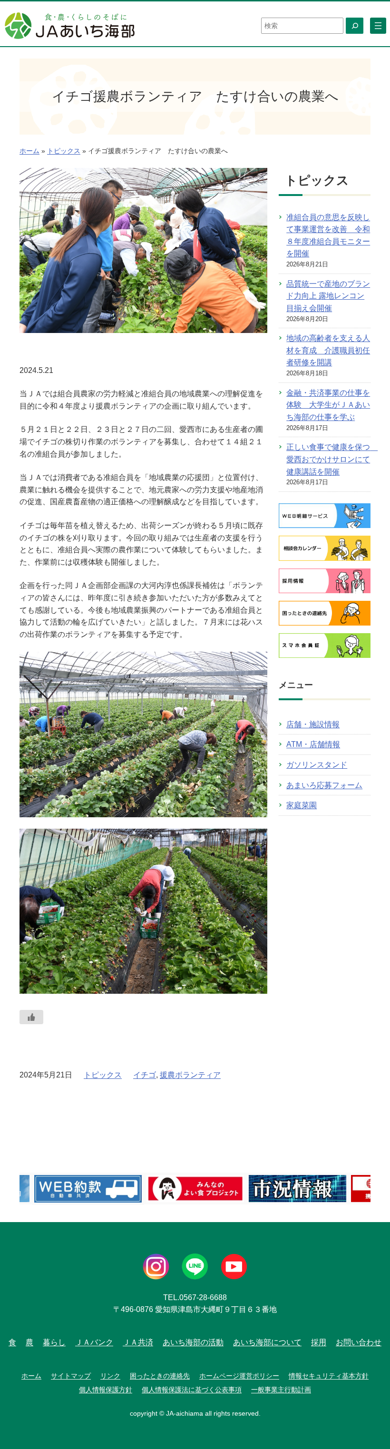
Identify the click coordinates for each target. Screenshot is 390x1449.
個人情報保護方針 (105, 1389)
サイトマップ (71, 1376)
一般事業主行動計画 (281, 1389)
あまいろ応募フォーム (324, 785)
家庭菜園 (301, 805)
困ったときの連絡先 (160, 1376)
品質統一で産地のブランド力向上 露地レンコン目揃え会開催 (328, 296)
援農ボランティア (190, 1075)
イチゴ (144, 1075)
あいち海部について (267, 1342)
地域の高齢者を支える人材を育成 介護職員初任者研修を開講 (328, 350)
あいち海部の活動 (193, 1342)
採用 (318, 1342)
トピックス (63, 151)
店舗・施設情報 (313, 724)
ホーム (29, 151)
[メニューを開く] (378, 26)
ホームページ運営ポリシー (239, 1376)
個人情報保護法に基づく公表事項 (192, 1389)
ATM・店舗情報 (313, 744)
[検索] (354, 26)
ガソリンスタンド (316, 765)
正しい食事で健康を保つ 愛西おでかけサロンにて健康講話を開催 (332, 459)
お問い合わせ (358, 1342)
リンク (110, 1376)
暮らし (54, 1342)
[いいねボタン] (31, 1017)
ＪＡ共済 (138, 1342)
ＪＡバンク (94, 1342)
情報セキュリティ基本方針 (329, 1376)
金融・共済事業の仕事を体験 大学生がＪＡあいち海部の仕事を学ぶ (328, 405)
